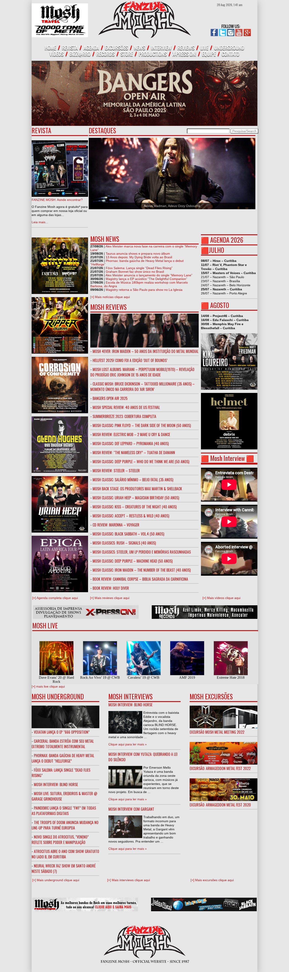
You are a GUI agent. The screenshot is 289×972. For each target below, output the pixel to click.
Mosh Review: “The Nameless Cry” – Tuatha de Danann (134, 452)
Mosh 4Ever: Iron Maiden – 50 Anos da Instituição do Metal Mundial (145, 351)
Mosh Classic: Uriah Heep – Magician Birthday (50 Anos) (136, 497)
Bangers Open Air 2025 (110, 398)
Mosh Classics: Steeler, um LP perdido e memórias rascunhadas (142, 552)
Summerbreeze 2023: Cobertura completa (124, 416)
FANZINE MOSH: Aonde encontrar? (57, 200)
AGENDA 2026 (226, 239)
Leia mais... (40, 222)
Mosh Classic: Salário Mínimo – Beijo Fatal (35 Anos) (133, 479)
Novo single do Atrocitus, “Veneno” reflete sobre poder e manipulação (60, 839)
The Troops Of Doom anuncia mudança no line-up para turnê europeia (65, 825)
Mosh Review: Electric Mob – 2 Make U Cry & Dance (131, 434)
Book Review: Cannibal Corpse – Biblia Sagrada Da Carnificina (140, 579)
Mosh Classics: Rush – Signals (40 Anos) (124, 543)
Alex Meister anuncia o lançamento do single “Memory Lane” (148, 275)
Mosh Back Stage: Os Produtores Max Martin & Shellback (137, 488)
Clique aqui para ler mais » (127, 744)
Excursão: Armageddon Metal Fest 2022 (220, 768)
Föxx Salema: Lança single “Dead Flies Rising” (139, 268)
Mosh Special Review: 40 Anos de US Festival (126, 407)
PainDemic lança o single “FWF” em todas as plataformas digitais (64, 810)
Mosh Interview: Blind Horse (56, 784)
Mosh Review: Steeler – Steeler (116, 470)
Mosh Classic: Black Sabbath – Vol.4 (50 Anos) (128, 534)
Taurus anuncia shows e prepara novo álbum (138, 253)
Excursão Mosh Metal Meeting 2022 (217, 732)
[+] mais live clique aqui (48, 686)
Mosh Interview (227, 458)
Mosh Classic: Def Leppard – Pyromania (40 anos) (131, 443)
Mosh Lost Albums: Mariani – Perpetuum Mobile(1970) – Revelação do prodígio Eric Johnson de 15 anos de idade (142, 372)
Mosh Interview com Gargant (131, 809)
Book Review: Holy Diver (111, 588)
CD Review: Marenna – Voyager (116, 525)
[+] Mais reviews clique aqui (109, 598)
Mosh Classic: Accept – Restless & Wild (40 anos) (131, 516)
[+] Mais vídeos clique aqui (221, 598)
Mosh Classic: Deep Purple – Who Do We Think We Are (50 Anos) (141, 461)
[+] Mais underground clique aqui (55, 880)
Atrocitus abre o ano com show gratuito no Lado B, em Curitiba (65, 854)
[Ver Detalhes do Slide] (172, 173)
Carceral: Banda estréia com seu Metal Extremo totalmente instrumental (63, 743)
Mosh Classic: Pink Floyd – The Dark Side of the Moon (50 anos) (142, 425)
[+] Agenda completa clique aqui (55, 598)
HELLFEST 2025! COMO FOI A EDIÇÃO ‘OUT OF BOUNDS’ (130, 360)
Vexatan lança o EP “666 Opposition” (62, 732)
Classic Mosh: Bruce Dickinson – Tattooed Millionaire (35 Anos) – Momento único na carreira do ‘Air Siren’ (142, 386)
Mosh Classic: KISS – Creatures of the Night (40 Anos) (135, 506)
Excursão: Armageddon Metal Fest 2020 (220, 805)
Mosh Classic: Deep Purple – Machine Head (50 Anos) (132, 561)
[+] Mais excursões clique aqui (212, 880)
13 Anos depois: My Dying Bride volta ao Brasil (139, 257)
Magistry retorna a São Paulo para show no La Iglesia (144, 289)
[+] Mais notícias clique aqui (110, 297)
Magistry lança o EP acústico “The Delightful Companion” (146, 279)
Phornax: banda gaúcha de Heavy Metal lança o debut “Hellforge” (63, 758)
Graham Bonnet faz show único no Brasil (135, 271)
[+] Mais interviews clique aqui (128, 880)
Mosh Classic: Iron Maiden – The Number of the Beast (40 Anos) (142, 570)
